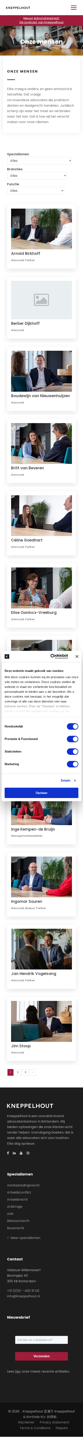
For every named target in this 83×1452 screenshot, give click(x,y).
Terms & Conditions (35, 1428)
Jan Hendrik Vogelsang (33, 973)
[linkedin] (14, 1153)
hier (18, 1371)
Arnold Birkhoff (25, 253)
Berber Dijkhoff (25, 323)
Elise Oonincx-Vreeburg (34, 612)
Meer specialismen (25, 1237)
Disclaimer (26, 1422)
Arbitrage (14, 1206)
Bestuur (30, 908)
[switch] (72, 739)
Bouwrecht (15, 1228)
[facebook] (8, 1153)
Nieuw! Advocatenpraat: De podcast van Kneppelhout (42, 20)
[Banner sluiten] (77, 656)
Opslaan (41, 793)
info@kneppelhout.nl (23, 1296)
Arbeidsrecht (17, 1199)
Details (66, 780)
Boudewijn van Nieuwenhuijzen (40, 396)
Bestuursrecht (18, 1220)
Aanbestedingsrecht (23, 1185)
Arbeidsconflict (19, 1192)
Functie (13, 184)
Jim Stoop (21, 1046)
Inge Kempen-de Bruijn (33, 829)
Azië (10, 1213)
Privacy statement (54, 1422)
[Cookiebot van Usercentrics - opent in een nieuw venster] (51, 656)
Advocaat (17, 260)
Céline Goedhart (27, 540)
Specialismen (18, 154)
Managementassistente (27, 836)
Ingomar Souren (26, 901)
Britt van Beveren (27, 468)
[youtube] (21, 1153)
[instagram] (28, 1153)
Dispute (62, 1428)
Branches (15, 169)
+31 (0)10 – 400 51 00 (23, 1290)
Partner (30, 260)
